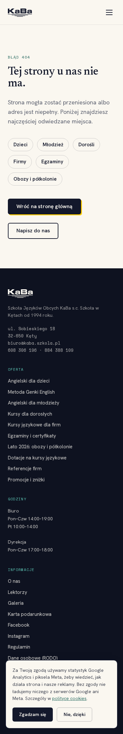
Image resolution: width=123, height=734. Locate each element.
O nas (14, 581)
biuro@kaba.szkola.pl (34, 343)
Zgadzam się (32, 714)
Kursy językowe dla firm (34, 424)
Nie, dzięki (74, 714)
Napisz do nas (33, 230)
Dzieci (20, 144)
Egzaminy (52, 161)
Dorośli (86, 144)
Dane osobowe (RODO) (33, 658)
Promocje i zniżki (26, 479)
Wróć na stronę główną (44, 206)
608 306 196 (22, 350)
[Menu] (109, 12)
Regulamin (19, 647)
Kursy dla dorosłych (30, 414)
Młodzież (53, 144)
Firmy (19, 161)
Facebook (19, 625)
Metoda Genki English (31, 392)
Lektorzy (17, 592)
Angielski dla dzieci (29, 381)
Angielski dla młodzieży (33, 403)
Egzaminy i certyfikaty (32, 436)
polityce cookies (69, 698)
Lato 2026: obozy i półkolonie (40, 446)
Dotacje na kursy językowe (37, 458)
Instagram (19, 636)
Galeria (16, 603)
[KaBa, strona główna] (20, 13)
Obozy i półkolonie (35, 179)
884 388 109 (59, 350)
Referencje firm (25, 468)
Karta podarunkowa (29, 614)
